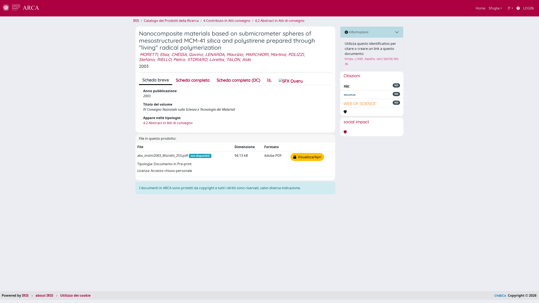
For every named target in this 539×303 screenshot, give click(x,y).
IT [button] (509, 8)
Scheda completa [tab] (192, 80)
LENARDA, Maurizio (224, 54)
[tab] (269, 80)
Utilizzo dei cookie (75, 295)
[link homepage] (23, 8)
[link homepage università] (50, 8)
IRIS (136, 20)
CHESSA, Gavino (187, 54)
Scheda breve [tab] (155, 79)
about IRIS (44, 295)
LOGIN (528, 8)
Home (480, 8)
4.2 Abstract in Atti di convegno (279, 20)
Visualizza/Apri (308, 157)
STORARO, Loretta (205, 59)
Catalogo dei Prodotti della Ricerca (171, 20)
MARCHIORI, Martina (265, 54)
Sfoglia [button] (494, 8)
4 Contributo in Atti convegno (226, 20)
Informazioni (358, 32)
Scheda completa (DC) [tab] (238, 80)
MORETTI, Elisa (154, 54)
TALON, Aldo (238, 59)
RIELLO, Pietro (171, 59)
